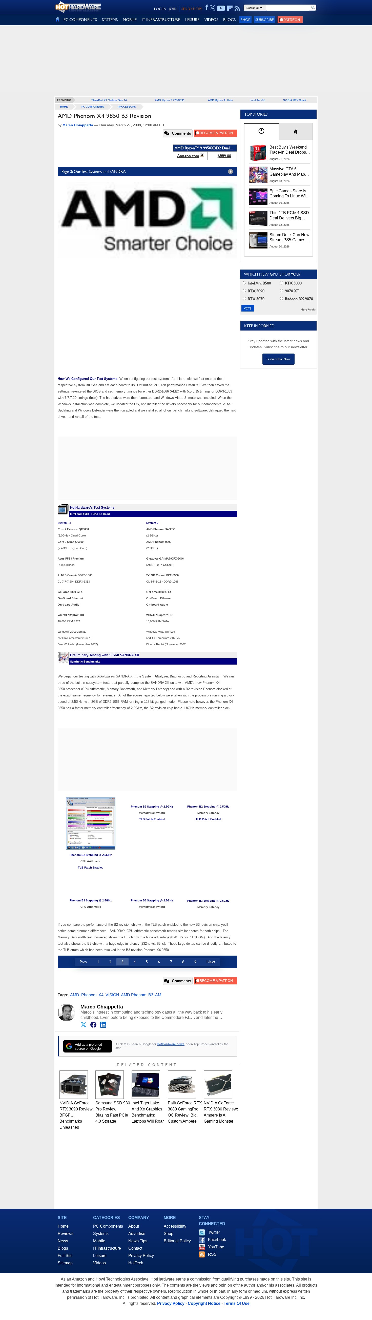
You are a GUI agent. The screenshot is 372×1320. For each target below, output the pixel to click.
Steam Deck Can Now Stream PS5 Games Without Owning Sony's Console (289, 238)
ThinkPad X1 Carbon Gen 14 (109, 100)
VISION (112, 995)
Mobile (99, 1241)
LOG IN (160, 9)
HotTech (135, 1263)
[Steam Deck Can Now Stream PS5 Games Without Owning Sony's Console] (258, 240)
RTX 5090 (255, 290)
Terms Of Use (237, 1303)
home (64, 106)
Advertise (136, 1233)
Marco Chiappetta (101, 1006)
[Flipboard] (230, 8)
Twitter (214, 1232)
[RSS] (237, 8)
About (133, 1226)
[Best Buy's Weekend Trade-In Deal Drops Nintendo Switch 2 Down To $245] (258, 153)
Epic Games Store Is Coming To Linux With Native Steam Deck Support (289, 194)
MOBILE (130, 19)
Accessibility (175, 1226)
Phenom (88, 995)
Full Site (65, 1255)
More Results (308, 309)
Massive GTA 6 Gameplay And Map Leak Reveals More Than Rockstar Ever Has (287, 172)
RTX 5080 (293, 283)
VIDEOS (211, 19)
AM (158, 995)
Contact (135, 1248)
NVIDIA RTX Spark (294, 100)
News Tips (137, 1241)
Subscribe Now (278, 359)
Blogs (63, 1248)
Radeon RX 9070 (298, 298)
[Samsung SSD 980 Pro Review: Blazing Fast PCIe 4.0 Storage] (109, 1085)
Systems (101, 1233)
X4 (101, 995)
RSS (212, 1254)
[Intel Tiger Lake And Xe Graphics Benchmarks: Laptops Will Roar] (146, 1085)
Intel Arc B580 (259, 283)
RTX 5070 (255, 298)
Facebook (217, 1240)
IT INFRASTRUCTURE (161, 19)
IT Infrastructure (107, 1248)
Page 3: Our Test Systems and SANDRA (93, 171)
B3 (150, 995)
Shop (245, 19)
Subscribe (264, 19)
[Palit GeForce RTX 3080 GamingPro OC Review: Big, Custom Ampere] (182, 1085)
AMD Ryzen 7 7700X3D (169, 100)
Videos (99, 1263)
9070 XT (291, 290)
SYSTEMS (110, 19)
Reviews (65, 1233)
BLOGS (229, 19)
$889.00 (224, 155)
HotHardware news (170, 1044)
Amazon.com (188, 155)
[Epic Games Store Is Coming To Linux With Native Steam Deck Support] (258, 197)
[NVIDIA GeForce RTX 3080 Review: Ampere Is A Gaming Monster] (218, 1085)
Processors (127, 106)
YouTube (216, 1247)
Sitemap (65, 1263)
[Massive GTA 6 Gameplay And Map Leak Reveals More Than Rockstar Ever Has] (258, 175)
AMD (74, 995)
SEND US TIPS (191, 9)
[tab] (261, 131)
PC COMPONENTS (80, 19)
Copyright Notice (204, 1303)
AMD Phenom (133, 995)
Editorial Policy (177, 1241)
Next (210, 961)
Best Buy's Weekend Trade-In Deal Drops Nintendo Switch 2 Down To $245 (288, 150)
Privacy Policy (141, 1255)
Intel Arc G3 (258, 100)
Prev (83, 961)
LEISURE (192, 19)
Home (63, 1226)
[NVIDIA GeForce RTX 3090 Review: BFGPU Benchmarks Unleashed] (74, 1085)
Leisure (100, 1255)
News (63, 1241)
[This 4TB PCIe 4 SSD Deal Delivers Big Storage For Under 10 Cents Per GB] (258, 218)
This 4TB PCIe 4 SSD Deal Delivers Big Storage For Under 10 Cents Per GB (289, 216)
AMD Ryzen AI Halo (220, 100)
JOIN (173, 9)
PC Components (92, 106)
